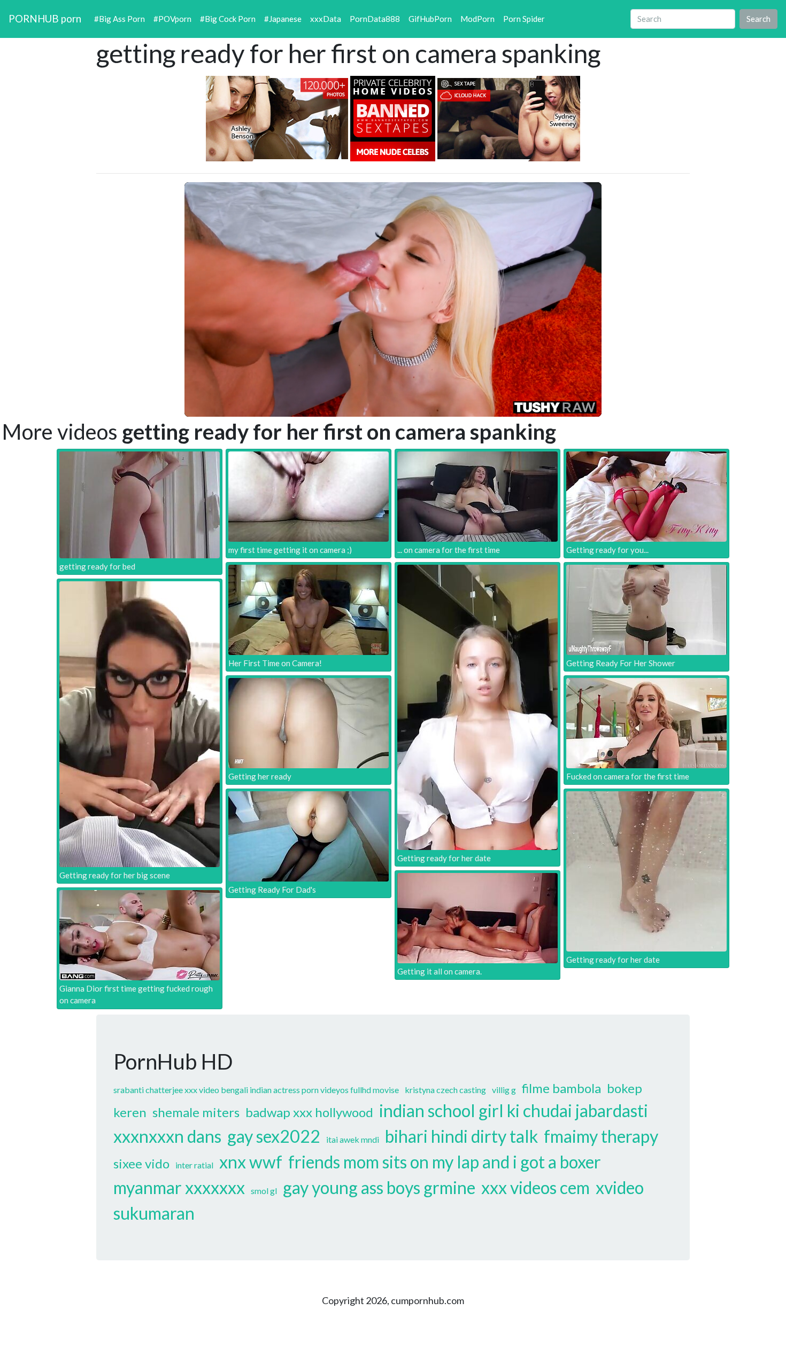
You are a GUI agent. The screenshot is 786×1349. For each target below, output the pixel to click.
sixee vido (141, 1163)
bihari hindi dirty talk (461, 1136)
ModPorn (477, 19)
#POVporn (172, 19)
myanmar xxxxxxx (179, 1187)
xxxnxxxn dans (167, 1136)
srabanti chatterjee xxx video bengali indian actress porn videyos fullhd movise (256, 1090)
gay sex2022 (273, 1136)
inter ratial (194, 1165)
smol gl (264, 1191)
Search (758, 19)
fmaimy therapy (601, 1136)
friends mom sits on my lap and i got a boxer (444, 1161)
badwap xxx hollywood (309, 1112)
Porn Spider (524, 19)
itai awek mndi (352, 1139)
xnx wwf (250, 1161)
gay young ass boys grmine (379, 1187)
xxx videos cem (535, 1187)
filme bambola (561, 1088)
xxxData (325, 19)
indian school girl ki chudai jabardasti (513, 1110)
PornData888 (375, 19)
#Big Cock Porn (228, 19)
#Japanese (283, 19)
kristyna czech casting (445, 1090)
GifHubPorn (430, 19)
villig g (504, 1090)
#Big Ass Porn (119, 19)
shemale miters (196, 1112)
